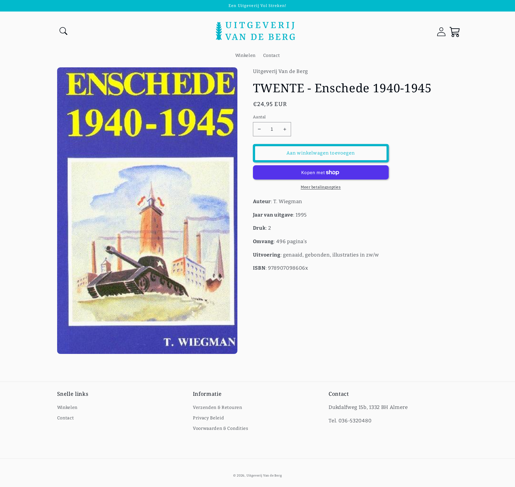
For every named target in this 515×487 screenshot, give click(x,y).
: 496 (270, 241)
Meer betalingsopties (321, 187)
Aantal (259, 117)
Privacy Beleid (208, 417)
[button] (64, 32)
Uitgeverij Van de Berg (264, 475)
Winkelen (67, 407)
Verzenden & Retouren (217, 407)
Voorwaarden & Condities (220, 428)
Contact (65, 417)
